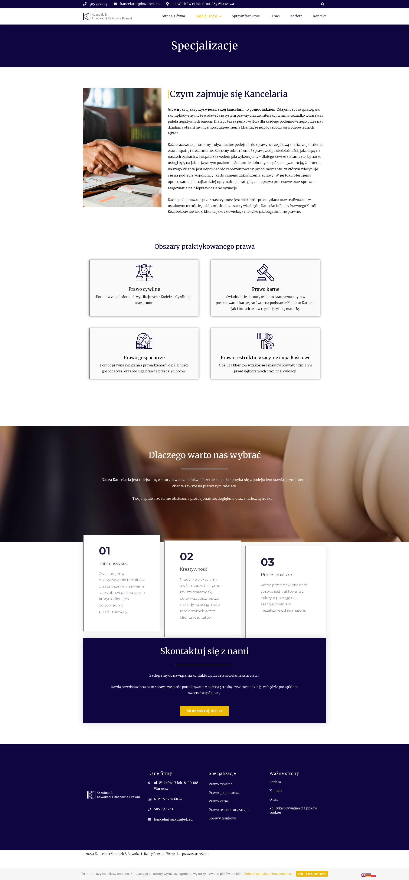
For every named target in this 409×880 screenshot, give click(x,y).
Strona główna (173, 16)
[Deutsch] (368, 875)
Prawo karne (219, 801)
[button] (204, 711)
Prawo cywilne (220, 784)
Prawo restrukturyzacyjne (229, 810)
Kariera (296, 16)
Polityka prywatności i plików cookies (293, 810)
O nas (275, 16)
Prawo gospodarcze (224, 793)
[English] (363, 875)
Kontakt (319, 16)
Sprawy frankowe (246, 16)
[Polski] (373, 875)
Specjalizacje (206, 16)
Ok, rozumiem (312, 874)
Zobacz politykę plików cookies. (268, 874)
